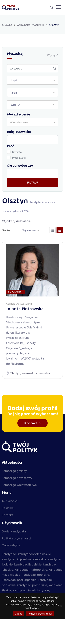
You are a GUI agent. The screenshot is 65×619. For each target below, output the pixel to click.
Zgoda (18, 613)
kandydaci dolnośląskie (34, 554)
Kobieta (17, 152)
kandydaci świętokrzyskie (31, 590)
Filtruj (32, 182)
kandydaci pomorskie (32, 585)
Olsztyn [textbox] (15, 104)
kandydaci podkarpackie (19, 580)
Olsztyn (15, 373)
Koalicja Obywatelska (19, 303)
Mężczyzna (19, 157)
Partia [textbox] (13, 92)
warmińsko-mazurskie (31, 24)
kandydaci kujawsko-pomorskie (24, 559)
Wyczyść (52, 55)
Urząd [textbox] (13, 80)
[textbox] (19, 122)
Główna (7, 24)
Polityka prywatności (40, 613)
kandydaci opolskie (35, 574)
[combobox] (32, 80)
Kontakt (30, 423)
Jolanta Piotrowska (25, 309)
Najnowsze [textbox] (29, 230)
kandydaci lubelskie (28, 564)
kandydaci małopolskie (31, 569)
